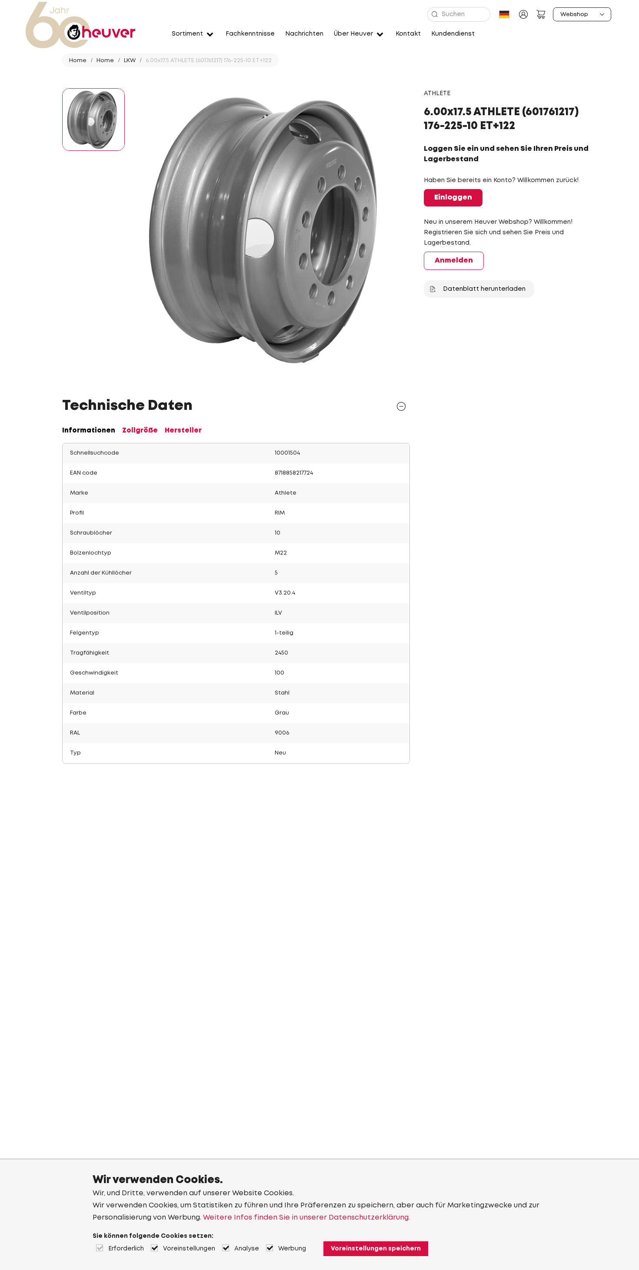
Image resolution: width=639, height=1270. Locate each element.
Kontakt (408, 34)
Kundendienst (453, 34)
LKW (130, 60)
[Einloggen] (523, 14)
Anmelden (454, 260)
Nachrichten (304, 34)
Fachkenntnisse (250, 34)
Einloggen (453, 197)
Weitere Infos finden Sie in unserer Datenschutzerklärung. (306, 1217)
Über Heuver (353, 34)
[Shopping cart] (541, 14)
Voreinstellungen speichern (376, 1248)
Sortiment (187, 34)
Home (78, 60)
